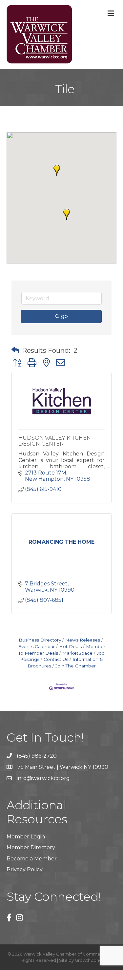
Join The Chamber (75, 665)
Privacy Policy (25, 869)
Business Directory (40, 640)
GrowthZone (88, 960)
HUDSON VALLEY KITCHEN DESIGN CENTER (54, 441)
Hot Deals (70, 646)
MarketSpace (77, 653)
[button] (66, 214)
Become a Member (32, 858)
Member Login (26, 836)
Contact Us (56, 659)
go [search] (64, 316)
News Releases (82, 640)
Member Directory (31, 847)
